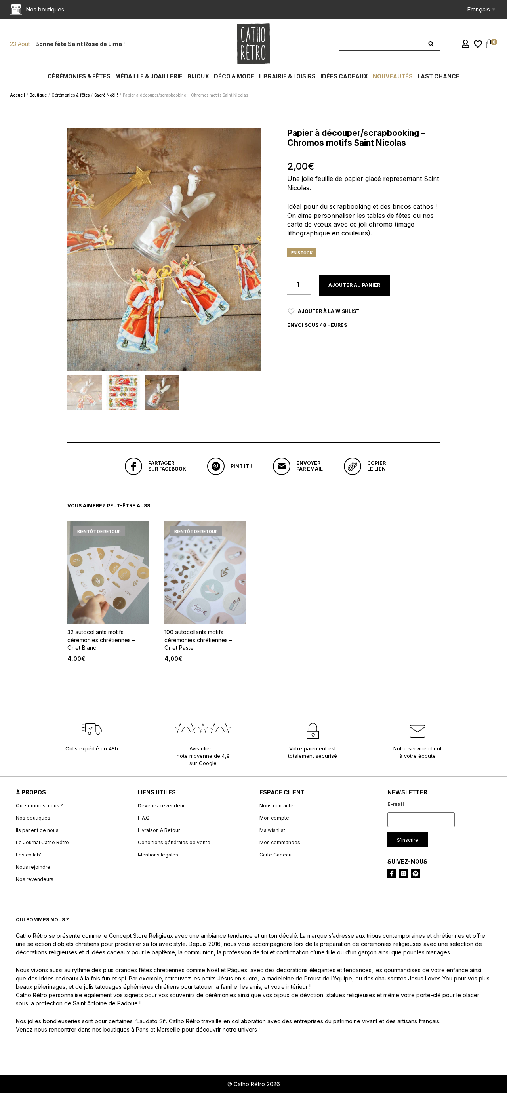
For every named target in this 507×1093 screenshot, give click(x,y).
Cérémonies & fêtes (79, 76)
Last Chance (438, 76)
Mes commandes (279, 842)
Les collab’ (28, 855)
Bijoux (198, 76)
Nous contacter (277, 806)
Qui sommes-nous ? (39, 806)
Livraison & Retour (159, 830)
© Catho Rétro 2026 (253, 1084)
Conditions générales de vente (174, 842)
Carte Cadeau (275, 855)
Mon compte (274, 818)
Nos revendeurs (34, 879)
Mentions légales (158, 855)
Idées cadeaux (344, 76)
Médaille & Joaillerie (149, 76)
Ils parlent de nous (37, 830)
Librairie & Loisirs (287, 76)
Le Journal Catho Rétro (42, 842)
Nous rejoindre (33, 867)
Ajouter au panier (354, 285)
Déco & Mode (234, 76)
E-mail (395, 804)
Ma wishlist (272, 830)
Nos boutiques (33, 818)
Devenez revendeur (161, 806)
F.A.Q (144, 818)
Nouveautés (393, 76)
